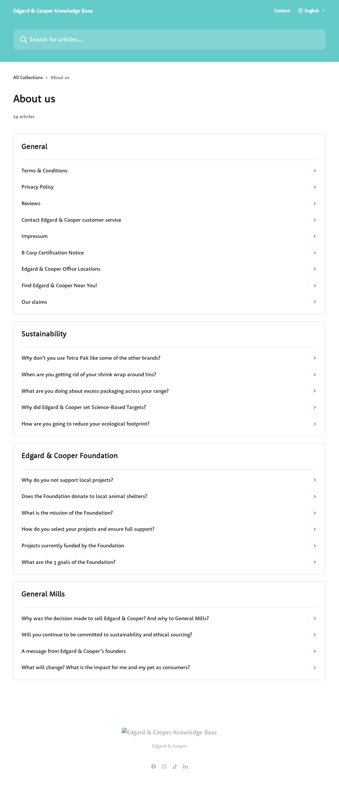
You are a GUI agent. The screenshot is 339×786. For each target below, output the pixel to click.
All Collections (28, 77)
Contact (282, 10)
